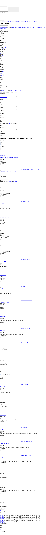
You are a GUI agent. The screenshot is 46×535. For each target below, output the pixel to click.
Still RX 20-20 (2, 516)
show (1, 135)
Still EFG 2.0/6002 (3, 275)
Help (3, 522)
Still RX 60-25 (2, 519)
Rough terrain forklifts (15, 21)
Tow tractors (26, 21)
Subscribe (1, 180)
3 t (3, 97)
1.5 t (0, 97)
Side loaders (20, 21)
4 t (5, 97)
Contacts (5, 522)
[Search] (13, 9)
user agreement (15, 181)
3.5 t (4, 97)
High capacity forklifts (4, 21)
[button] (23, 16)
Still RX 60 (1, 515)
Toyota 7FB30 (2, 203)
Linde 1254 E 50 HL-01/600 (4, 217)
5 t (6, 97)
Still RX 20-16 (2, 517)
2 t (1, 97)
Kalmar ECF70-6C (3, 261)
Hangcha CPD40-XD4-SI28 (4, 443)
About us (1, 522)
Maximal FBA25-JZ (3, 316)
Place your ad (2, 509)
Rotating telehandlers (10, 21)
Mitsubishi (1, 344)
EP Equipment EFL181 (3, 457)
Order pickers (23, 21)
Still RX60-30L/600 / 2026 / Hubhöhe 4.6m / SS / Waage (9, 157)
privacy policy (10, 181)
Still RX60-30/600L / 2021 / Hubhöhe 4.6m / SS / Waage (9, 171)
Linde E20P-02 (2, 386)
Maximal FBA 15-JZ (3, 415)
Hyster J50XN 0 (2, 288)
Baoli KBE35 (2, 429)
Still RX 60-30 (2, 518)
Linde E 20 (1, 520)
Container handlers (31, 21)
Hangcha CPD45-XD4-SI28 (4, 302)
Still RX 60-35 (2, 521)
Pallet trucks (35, 21)
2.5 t (2, 97)
